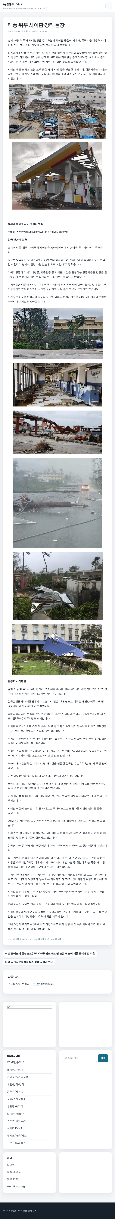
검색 (103, 1058)
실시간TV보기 (15, 1128)
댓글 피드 (12, 1179)
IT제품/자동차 (15, 1069)
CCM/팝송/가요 (16, 1062)
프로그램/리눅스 (16, 1142)
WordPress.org (16, 1186)
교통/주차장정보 (16, 1098)
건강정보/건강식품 (17, 1077)
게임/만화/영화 (15, 1084)
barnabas (43, 31)
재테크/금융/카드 (17, 1135)
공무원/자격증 (15, 1091)
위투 (55, 939)
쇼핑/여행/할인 (15, 1113)
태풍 (60, 939)
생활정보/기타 (21, 939)
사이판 (37, 939)
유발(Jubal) (12, 4)
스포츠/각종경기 (16, 1120)
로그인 (37, 983)
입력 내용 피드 (15, 1171)
